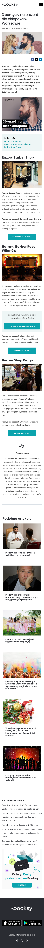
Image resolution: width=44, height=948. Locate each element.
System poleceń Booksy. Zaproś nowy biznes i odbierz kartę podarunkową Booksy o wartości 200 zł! (22, 817)
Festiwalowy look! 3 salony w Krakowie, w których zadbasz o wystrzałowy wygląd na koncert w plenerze (21, 685)
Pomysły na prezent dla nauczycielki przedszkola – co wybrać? (20, 777)
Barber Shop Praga (12, 147)
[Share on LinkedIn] (40, 59)
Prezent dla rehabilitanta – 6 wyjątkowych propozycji (20, 554)
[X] (22, 941)
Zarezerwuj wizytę (22, 237)
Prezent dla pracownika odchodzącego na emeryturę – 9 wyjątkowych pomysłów (21, 597)
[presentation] (22, 536)
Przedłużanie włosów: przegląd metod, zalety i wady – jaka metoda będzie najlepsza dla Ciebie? (22, 833)
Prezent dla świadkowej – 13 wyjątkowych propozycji (19, 640)
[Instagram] (27, 941)
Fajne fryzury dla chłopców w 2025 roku (20, 824)
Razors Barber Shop (13, 141)
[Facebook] (17, 941)
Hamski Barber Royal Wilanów (17, 144)
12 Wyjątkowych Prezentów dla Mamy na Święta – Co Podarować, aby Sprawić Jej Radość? (21, 732)
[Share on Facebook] (32, 59)
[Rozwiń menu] (41, 4)
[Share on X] (36, 59)
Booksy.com (22, 453)
